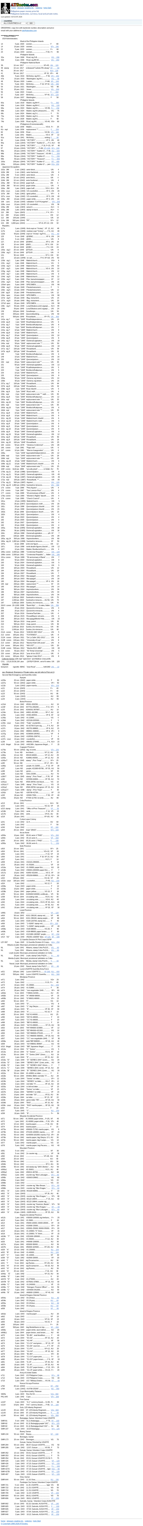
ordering (39, 8)
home (13, 8)
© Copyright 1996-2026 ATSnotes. (14, 1524)
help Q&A (47, 8)
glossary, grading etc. (25, 8)
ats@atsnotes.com (29, 31)
